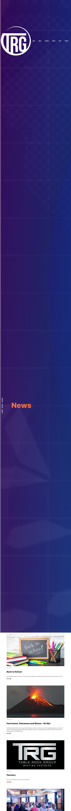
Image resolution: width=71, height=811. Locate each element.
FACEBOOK (2, 406)
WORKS (53, 41)
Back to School (14, 671)
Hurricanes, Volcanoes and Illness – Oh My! (29, 723)
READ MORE (9, 678)
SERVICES (47, 41)
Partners (11, 775)
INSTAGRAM (2, 400)
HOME (35, 41)
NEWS (60, 41)
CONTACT (66, 41)
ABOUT (40, 41)
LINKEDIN (2, 411)
